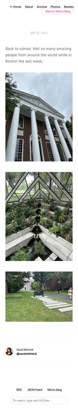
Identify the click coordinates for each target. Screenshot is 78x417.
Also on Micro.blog (57, 11)
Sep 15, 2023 (39, 32)
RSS (19, 389)
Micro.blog (54, 389)
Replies (69, 6)
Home (15, 6)
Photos (55, 6)
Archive (42, 6)
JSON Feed (34, 389)
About (29, 6)
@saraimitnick (26, 353)
